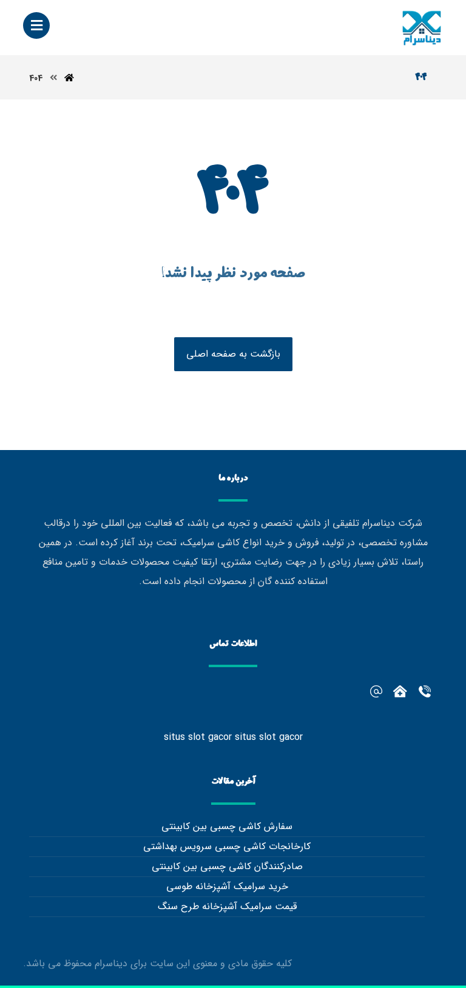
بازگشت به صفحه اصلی (233, 353)
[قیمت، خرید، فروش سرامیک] (421, 27)
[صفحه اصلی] (69, 78)
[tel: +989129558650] (425, 691)
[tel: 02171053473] (400, 691)
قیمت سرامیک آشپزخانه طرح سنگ (227, 906)
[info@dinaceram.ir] (376, 691)
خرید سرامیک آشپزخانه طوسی (227, 886)
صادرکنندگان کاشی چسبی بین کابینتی (227, 866)
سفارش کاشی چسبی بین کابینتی (226, 826)
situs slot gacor (198, 737)
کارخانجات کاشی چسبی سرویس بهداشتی (227, 846)
